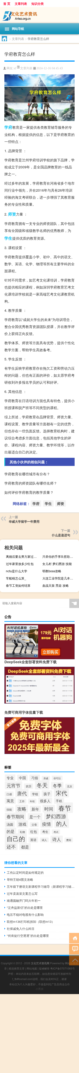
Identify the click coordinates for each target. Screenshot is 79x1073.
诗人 (56, 839)
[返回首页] (74, 938)
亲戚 (45, 778)
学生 (8, 238)
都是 (25, 847)
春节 (64, 807)
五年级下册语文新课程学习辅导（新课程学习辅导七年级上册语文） (41, 886)
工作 (22, 801)
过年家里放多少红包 (20, 563)
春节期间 (15, 816)
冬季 (57, 785)
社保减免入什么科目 (20, 928)
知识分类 (37, 3)
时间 (48, 809)
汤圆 (10, 824)
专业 (10, 777)
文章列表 (21, 3)
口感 (9, 794)
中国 (22, 777)
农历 (28, 786)
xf (15, 68)
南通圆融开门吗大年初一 (24, 900)
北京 (69, 786)
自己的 (16, 838)
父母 (34, 824)
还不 (11, 846)
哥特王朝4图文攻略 (20, 879)
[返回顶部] (74, 960)
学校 (35, 794)
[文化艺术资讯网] (39, 15)
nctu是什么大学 (16, 571)
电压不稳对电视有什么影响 (25, 914)
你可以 (57, 778)
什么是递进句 (61, 535)
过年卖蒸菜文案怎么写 (22, 893)
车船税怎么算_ (16, 578)
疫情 (46, 824)
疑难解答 (44, 968)
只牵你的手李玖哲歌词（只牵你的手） (60, 556)
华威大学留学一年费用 (24, 521)
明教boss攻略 (51, 571)
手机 (59, 801)
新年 (35, 809)
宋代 (61, 793)
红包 (33, 831)
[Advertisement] (39, 1033)
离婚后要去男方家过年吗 (23, 556)
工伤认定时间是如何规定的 (25, 872)
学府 (8, 127)
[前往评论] (74, 949)
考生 (45, 831)
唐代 (22, 793)
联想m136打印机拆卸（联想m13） (31, 921)
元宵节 (13, 785)
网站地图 (32, 968)
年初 (32, 801)
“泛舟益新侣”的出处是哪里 (25, 907)
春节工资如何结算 (18, 585)
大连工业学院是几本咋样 (59, 578)
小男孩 (39, 989)
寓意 (10, 800)
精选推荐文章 (17, 968)
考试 (56, 832)
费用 (68, 840)
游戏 (22, 824)
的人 (61, 823)
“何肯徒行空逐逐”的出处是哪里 (28, 935)
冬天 (42, 785)
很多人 (45, 800)
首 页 (6, 3)
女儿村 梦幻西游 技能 (57, 563)
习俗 (34, 777)
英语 (33, 840)
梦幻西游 (56, 816)
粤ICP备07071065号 (62, 968)
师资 (12, 214)
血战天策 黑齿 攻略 (55, 585)
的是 (10, 831)
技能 (9, 809)
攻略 (21, 808)
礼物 (22, 832)
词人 (44, 840)
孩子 (46, 793)
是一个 (35, 816)
